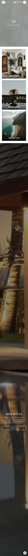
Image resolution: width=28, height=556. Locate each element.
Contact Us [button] (14, 428)
